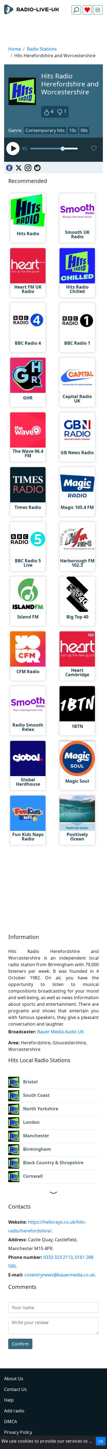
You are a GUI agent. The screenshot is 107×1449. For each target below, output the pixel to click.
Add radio (14, 1411)
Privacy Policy (18, 1432)
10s (72, 130)
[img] (98, 10)
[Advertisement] (53, 32)
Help (9, 1400)
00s (84, 130)
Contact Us (15, 1389)
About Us (13, 1379)
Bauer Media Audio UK (60, 1032)
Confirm (20, 1344)
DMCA (10, 1421)
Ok (100, 1441)
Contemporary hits (45, 130)
